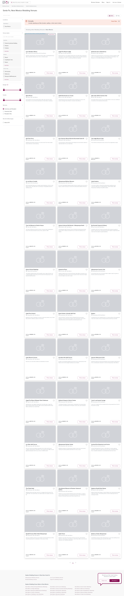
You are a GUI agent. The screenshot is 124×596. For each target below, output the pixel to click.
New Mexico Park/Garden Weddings (58, 590)
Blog (103, 2)
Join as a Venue (117, 2)
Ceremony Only (8, 111)
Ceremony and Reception (10, 108)
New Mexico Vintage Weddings (32, 588)
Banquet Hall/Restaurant (10, 76)
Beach (6, 57)
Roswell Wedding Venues (31, 579)
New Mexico (8, 26)
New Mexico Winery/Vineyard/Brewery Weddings (36, 586)
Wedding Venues (5, 6)
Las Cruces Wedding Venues (56, 577)
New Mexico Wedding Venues (18, 6)
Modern (7, 45)
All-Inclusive (7, 71)
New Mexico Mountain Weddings (57, 594)
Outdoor (7, 48)
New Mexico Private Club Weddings (83, 594)
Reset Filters (114, 21)
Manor (6, 62)
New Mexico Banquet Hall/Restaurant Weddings (36, 590)
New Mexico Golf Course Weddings (58, 586)
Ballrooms (7, 74)
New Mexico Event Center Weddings (83, 586)
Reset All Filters (6, 15)
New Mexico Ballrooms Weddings (82, 588)
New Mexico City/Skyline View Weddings (34, 594)
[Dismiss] (119, 21)
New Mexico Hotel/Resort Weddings (58, 592)
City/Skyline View (9, 59)
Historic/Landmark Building (11, 43)
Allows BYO (7, 122)
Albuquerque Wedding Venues (32, 577)
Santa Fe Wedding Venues (31, 6)
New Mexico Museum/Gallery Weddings (83, 592)
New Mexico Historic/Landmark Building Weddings (61, 588)
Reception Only (8, 113)
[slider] (4, 90)
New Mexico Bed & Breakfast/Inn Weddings (84, 590)
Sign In (108, 2)
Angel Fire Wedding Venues (56, 579)
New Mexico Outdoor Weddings (32, 592)
